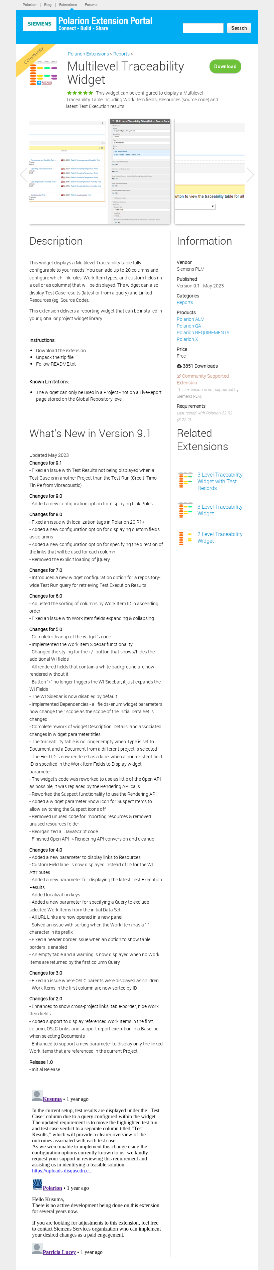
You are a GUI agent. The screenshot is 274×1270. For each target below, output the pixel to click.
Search (239, 28)
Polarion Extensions (88, 53)
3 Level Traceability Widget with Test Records (220, 481)
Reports (121, 53)
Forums (91, 4)
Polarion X (187, 339)
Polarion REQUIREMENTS (203, 332)
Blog (47, 4)
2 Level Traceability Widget (220, 537)
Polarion (29, 4)
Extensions (68, 4)
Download (225, 66)
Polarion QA (189, 326)
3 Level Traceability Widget (220, 510)
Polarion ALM (190, 319)
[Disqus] (96, 1171)
